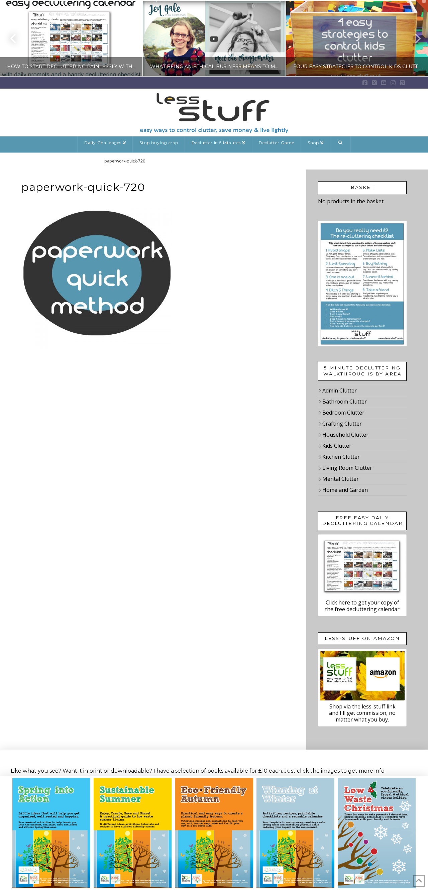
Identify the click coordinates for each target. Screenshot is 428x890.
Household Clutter (345, 434)
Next (414, 38)
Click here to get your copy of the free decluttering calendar (362, 606)
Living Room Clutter (347, 467)
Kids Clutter (336, 445)
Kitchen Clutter (341, 456)
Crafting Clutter (342, 423)
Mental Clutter (340, 478)
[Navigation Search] (340, 144)
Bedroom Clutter (343, 412)
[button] (421, 6)
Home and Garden (345, 489)
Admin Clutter (339, 390)
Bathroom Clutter (344, 401)
